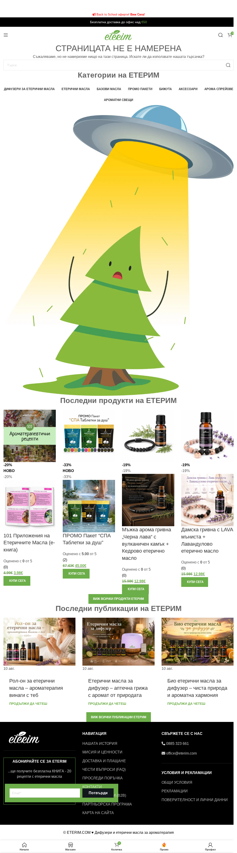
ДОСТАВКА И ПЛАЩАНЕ (104, 761)
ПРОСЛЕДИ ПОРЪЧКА (102, 778)
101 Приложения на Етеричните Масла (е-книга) (29, 543)
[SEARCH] (228, 65)
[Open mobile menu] (5, 35)
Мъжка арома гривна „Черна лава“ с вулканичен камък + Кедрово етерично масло (146, 544)
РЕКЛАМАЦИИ (175, 791)
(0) (5, 567)
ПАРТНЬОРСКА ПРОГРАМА (107, 804)
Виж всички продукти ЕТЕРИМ (118, 599)
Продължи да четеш (28, 703)
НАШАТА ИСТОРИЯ (99, 744)
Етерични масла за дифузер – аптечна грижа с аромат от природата (118, 688)
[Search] (220, 35)
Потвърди (98, 793)
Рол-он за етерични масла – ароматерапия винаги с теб (36, 688)
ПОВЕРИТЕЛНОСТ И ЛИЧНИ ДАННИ (195, 800)
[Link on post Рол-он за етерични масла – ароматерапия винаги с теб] (39, 645)
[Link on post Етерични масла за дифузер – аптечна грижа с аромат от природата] (118, 645)
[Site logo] (118, 35)
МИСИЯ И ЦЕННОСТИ (102, 752)
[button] (16, 581)
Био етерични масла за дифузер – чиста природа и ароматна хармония (197, 688)
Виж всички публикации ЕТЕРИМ (118, 717)
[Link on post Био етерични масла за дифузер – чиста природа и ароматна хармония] (198, 645)
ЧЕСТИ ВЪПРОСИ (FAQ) (104, 769)
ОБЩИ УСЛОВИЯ (177, 782)
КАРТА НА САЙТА (98, 813)
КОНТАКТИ (92, 787)
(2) (65, 560)
